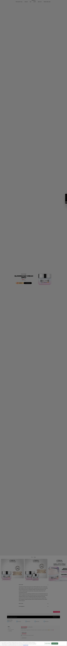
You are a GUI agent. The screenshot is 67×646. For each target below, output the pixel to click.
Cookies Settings (47, 643)
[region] (33, 643)
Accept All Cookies (55, 643)
